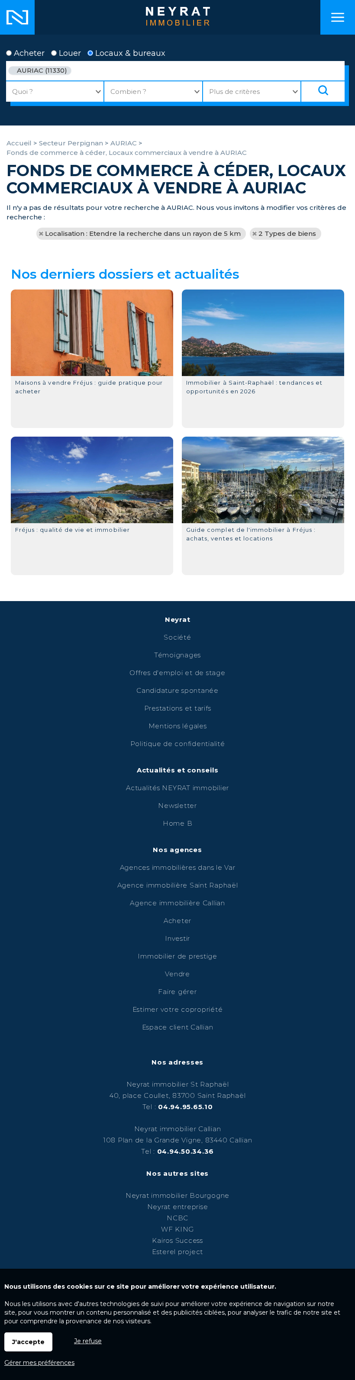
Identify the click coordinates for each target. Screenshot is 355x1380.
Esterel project (177, 1252)
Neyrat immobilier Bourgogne (177, 1195)
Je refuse (88, 1341)
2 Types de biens (287, 233)
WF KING (177, 1229)
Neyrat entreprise (177, 1207)
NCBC (177, 1218)
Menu (337, 17)
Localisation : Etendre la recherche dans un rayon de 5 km (143, 233)
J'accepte (28, 1342)
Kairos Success (177, 1240)
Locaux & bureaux (129, 53)
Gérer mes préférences (39, 1363)
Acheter (28, 53)
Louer (69, 53)
